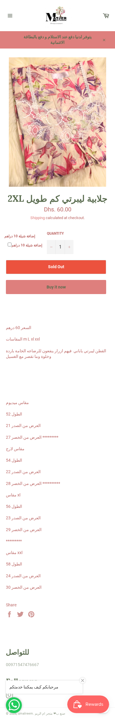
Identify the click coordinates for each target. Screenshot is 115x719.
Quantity (55, 233)
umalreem (25, 713)
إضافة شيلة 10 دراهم (19, 236)
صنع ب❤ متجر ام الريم (50, 713)
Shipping (37, 218)
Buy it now (56, 287)
